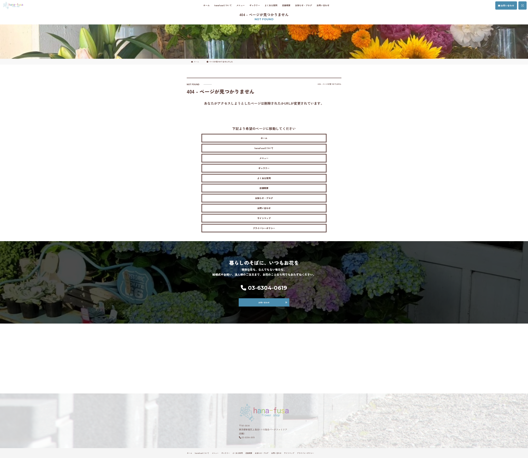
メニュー (240, 5)
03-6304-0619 (248, 437)
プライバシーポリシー (264, 228)
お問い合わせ (323, 5)
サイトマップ (264, 218)
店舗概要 (286, 5)
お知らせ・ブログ (303, 5)
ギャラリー (254, 5)
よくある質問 (271, 5)
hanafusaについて (223, 5)
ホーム (206, 5)
